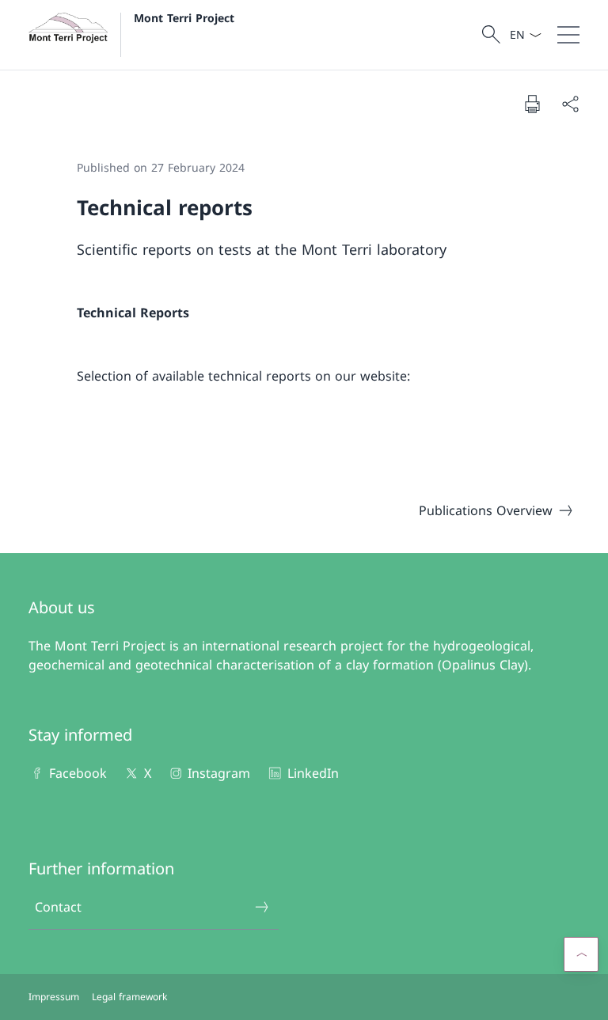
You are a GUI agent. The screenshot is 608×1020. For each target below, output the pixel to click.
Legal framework (129, 996)
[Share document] (570, 103)
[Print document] (532, 103)
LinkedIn (312, 773)
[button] (581, 954)
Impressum (53, 996)
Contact (58, 907)
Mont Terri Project (184, 17)
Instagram (219, 773)
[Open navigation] (568, 35)
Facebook (78, 773)
